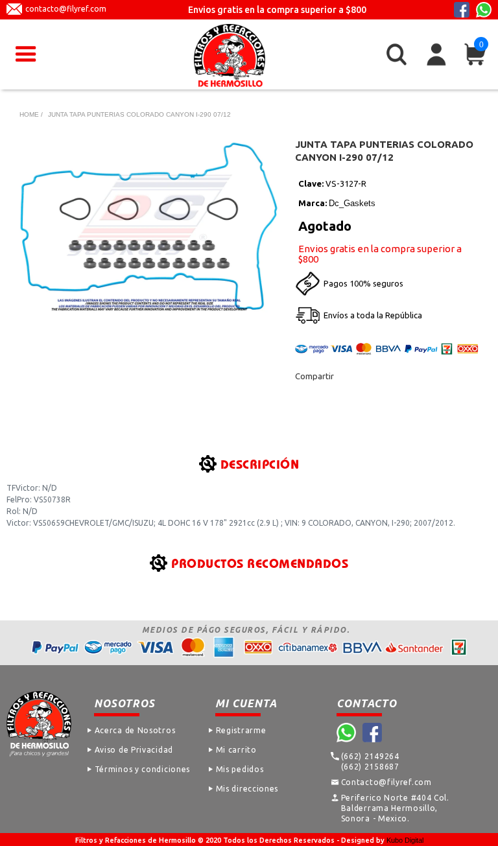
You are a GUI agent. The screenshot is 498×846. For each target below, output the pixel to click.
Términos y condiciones (142, 769)
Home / (31, 114)
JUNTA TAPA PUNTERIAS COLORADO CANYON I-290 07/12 (139, 114)
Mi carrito (236, 750)
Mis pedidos (240, 769)
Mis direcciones (247, 788)
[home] (229, 55)
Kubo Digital (404, 840)
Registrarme (241, 730)
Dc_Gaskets (352, 203)
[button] (25, 54)
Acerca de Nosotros (135, 730)
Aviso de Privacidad (134, 750)
